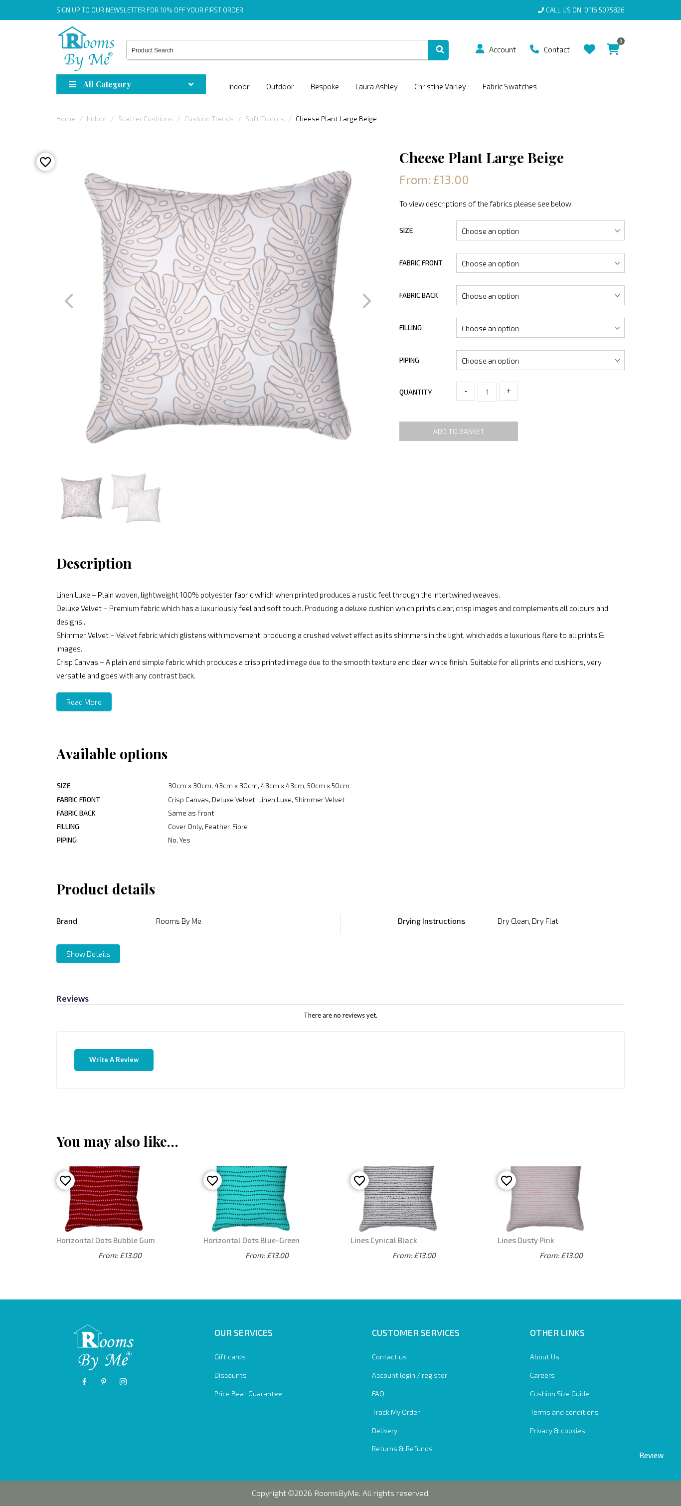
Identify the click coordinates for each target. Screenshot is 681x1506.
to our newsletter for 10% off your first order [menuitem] (149, 10)
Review (651, 1455)
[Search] (438, 50)
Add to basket (459, 431)
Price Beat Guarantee (248, 1393)
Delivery (384, 1430)
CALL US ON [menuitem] (585, 10)
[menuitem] (484, 49)
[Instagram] (123, 1381)
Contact (557, 49)
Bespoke (325, 86)
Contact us (389, 1356)
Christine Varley (440, 86)
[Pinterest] (103, 1381)
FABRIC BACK (418, 295)
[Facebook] (84, 1381)
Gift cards (230, 1356)
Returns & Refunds (402, 1448)
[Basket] (613, 41)
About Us (544, 1356)
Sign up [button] (68, 10)
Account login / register (409, 1375)
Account (502, 49)
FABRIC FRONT (421, 262)
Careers (542, 1375)
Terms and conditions (564, 1412)
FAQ (378, 1393)
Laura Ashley (376, 86)
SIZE (406, 230)
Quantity (415, 392)
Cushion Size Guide (559, 1393)
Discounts (230, 1375)
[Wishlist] (589, 41)
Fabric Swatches (510, 86)
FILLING (410, 327)
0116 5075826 (603, 10)
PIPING (409, 360)
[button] (480, 49)
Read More (84, 701)
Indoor (239, 86)
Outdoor (280, 86)
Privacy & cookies (557, 1430)
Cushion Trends (209, 118)
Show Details (88, 953)
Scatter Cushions (145, 118)
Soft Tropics (264, 118)
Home (65, 118)
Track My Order (396, 1412)
